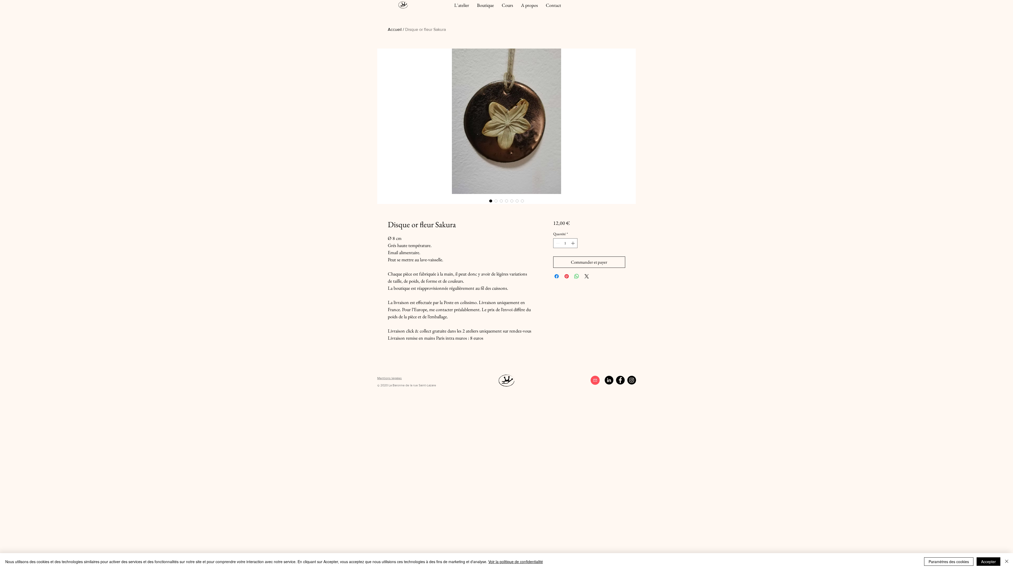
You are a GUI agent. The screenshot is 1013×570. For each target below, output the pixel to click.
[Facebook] (620, 380)
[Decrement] (557, 243)
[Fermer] (1007, 561)
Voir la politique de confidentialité (515, 561)
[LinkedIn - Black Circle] (609, 380)
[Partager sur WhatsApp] (577, 276)
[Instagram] (631, 380)
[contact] (595, 380)
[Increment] (573, 243)
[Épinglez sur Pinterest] (566, 276)
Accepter (988, 561)
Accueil (395, 29)
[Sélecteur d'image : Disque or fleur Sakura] (490, 200)
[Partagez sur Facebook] (556, 276)
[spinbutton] (565, 243)
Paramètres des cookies (949, 561)
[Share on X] (587, 276)
